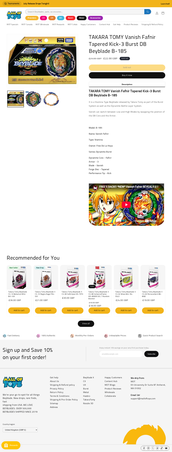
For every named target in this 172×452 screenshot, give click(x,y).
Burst (70, 18)
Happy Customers (113, 377)
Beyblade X (88, 377)
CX (43, 18)
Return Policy (56, 392)
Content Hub (111, 381)
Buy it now (127, 75)
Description (127, 84)
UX (52, 18)
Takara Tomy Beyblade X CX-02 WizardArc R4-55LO (125, 294)
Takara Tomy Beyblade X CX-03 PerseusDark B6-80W (152, 294)
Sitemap (54, 403)
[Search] (147, 11)
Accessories (95, 18)
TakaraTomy (89, 400)
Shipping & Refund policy (62, 385)
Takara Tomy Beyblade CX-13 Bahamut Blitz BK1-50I (17, 294)
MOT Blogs (110, 385)
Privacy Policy (57, 389)
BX (60, 18)
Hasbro (86, 396)
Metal (81, 18)
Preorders (32, 18)
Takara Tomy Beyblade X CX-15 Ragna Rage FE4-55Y (45, 294)
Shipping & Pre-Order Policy (64, 400)
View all (86, 324)
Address (54, 407)
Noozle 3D (88, 403)
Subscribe (151, 354)
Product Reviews (113, 389)
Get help (54, 377)
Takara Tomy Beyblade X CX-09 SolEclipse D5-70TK (72, 293)
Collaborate (110, 396)
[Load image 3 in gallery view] (51, 99)
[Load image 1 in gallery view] (15, 99)
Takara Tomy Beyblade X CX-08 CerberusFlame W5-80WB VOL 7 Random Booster (99, 295)
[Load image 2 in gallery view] (33, 99)
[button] (163, 13)
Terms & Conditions (59, 396)
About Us (54, 381)
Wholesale (110, 392)
